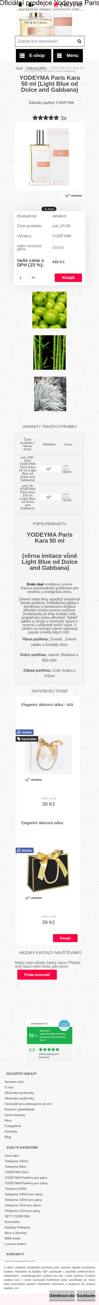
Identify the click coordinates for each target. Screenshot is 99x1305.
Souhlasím (86, 1296)
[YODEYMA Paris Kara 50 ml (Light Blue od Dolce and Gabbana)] (49, 124)
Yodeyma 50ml (36, 68)
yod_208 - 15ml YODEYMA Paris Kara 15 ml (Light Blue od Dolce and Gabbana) (27, 469)
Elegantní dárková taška (42, 823)
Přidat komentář (37, 975)
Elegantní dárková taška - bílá (47, 705)
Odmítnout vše (62, 1296)
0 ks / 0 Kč (71, 5)
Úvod (19, 68)
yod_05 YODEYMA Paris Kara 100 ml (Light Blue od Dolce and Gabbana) (27, 497)
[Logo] (46, 24)
